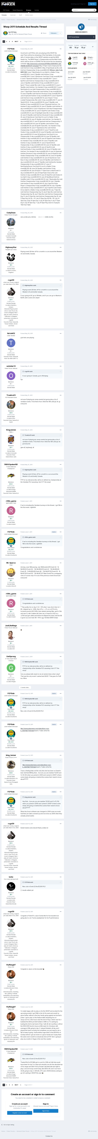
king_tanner (11, 755)
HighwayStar (11, 247)
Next (16, 41)
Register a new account (20, 1113)
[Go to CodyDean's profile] (11, 222)
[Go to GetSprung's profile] (11, 668)
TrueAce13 (11, 395)
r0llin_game (11, 501)
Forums (4, 15)
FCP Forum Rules (73, 37)
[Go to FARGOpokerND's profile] (11, 476)
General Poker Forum (25, 34)
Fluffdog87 (11, 965)
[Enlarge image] (21, 630)
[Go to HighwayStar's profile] (11, 257)
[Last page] (20, 41)
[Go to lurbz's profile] (11, 886)
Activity (37, 10)
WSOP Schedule (33, 66)
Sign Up (92, 4)
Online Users (29, 15)
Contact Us (49, 1136)
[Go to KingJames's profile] (11, 439)
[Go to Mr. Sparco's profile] (11, 572)
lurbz (11, 877)
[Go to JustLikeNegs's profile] (11, 635)
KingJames (11, 430)
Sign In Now (45, 1111)
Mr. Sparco (11, 563)
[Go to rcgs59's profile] (11, 291)
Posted (27, 49)
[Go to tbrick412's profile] (11, 343)
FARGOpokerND (11, 464)
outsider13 (11, 366)
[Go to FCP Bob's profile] (5, 33)
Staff (20, 15)
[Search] (94, 10)
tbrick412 (11, 333)
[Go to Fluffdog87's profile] (11, 974)
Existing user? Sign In (78, 4)
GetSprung (11, 656)
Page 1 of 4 (28, 41)
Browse (28, 10)
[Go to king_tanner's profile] (11, 765)
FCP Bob (13, 32)
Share (44, 33)
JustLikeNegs (11, 626)
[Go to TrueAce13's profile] (11, 404)
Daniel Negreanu (18, 10)
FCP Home (6, 10)
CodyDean (11, 213)
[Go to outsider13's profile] (11, 375)
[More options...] (60, 49)
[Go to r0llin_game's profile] (11, 510)
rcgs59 (11, 280)
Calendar (13, 15)
